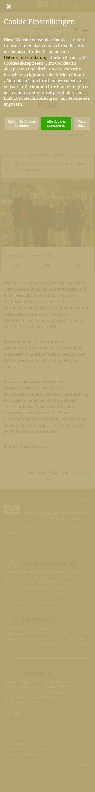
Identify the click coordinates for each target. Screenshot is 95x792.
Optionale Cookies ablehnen (22, 123)
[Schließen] (47, 6)
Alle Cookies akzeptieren (56, 123)
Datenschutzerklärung (26, 57)
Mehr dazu (82, 123)
